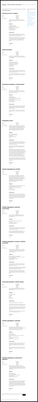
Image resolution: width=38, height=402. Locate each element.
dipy (33, 11)
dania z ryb (32, 11)
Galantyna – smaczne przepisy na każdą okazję (11, 4)
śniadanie (28, 26)
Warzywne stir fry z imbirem (10, 13)
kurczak (32, 13)
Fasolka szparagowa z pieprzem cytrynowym (11, 207)
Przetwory (32, 4)
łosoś (33, 25)
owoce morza (30, 15)
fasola (2, 54)
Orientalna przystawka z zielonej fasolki (13, 84)
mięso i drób (32, 14)
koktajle (30, 13)
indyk (34, 12)
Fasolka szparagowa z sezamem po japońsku (12, 358)
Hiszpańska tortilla (7, 120)
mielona (28, 14)
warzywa (6, 174)
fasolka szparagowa (5, 54)
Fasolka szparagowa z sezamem (11, 320)
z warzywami (31, 25)
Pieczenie (29, 4)
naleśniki (34, 14)
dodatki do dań (29, 12)
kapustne (28, 13)
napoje (28, 15)
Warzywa (26, 4)
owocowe (33, 15)
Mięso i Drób (23, 4)
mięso (30, 14)
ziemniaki (28, 25)
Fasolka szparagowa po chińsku (11, 169)
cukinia (29, 11)
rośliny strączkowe (3, 174)
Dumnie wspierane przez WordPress (15, 399)
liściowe (34, 13)
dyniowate (33, 12)
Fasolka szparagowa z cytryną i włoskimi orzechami (13, 242)
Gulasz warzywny (7, 49)
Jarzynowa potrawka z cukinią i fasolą (12, 282)
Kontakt (35, 4)
